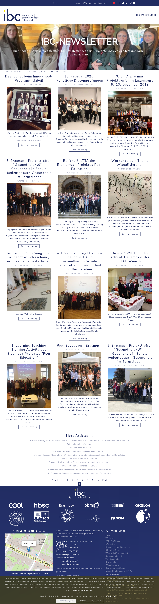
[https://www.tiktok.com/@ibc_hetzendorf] (21, 531)
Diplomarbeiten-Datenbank (117, 547)
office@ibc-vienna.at (70, 554)
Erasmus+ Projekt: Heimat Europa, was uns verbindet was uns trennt (79, 462)
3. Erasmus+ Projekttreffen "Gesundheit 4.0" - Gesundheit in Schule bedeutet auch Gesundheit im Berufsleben (130, 353)
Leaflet (38, 570)
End (104, 480)
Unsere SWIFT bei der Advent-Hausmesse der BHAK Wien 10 (130, 257)
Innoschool (21, 140)
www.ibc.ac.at (67, 557)
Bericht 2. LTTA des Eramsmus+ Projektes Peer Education (79, 165)
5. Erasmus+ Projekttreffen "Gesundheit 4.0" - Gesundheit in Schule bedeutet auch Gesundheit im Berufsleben (29, 169)
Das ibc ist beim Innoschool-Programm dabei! (29, 78)
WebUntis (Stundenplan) (116, 553)
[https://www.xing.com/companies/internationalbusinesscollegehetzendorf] (36, 531)
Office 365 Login (112, 541)
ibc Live (34, 72)
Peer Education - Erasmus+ (79, 345)
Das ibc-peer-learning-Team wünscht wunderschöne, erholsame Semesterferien (29, 257)
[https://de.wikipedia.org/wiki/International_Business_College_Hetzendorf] (40, 531)
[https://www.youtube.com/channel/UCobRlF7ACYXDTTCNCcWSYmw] (32, 531)
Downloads (110, 562)
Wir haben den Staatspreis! (96, 3)
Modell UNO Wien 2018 (79, 447)
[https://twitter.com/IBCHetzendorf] (25, 531)
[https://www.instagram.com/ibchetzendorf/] (17, 531)
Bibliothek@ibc (112, 550)
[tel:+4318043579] (43, 531)
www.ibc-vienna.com (70, 564)
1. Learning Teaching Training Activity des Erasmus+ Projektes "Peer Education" (29, 351)
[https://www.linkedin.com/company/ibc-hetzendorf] (29, 531)
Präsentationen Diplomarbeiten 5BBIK (79, 465)
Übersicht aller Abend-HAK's (118, 571)
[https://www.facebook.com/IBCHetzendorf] (14, 531)
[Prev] (62, 480)
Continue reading (29, 145)
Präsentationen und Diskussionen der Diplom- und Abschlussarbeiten (79, 469)
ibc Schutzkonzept (145, 14)
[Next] (98, 480)
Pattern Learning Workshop (79, 444)
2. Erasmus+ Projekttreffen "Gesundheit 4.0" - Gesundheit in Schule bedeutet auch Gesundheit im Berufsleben (79, 440)
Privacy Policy (112, 596)
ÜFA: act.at (110, 544)
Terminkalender (112, 559)
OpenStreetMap (47, 570)
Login (78, 3)
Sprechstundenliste (114, 556)
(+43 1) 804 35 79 (69, 551)
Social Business (34, 140)
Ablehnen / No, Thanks (90, 601)
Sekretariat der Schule (115, 568)
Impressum (35, 573)
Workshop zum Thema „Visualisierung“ (129, 163)
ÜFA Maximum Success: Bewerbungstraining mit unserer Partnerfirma (79, 473)
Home (7, 72)
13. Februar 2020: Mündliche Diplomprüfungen (79, 78)
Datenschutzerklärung (19, 573)
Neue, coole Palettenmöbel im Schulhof (79, 458)
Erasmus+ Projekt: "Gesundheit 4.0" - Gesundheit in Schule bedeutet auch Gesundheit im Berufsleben (79, 455)
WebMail (109, 538)
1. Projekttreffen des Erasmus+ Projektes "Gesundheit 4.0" (79, 451)
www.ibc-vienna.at (69, 561)
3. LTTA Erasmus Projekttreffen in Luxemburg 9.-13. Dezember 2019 (130, 80)
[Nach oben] (79, 484)
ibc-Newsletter (20, 72)
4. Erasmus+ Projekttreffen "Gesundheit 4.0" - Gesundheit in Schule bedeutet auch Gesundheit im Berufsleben (79, 261)
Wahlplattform (112, 565)
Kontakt (45, 573)
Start (55, 480)
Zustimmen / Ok (66, 601)
